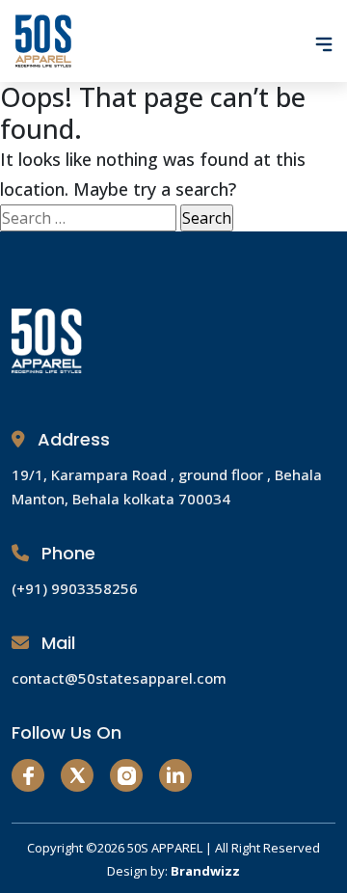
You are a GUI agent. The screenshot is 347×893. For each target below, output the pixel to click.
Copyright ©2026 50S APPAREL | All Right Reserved (173, 847)
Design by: (173, 870)
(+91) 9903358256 (75, 588)
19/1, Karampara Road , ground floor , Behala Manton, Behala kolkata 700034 (167, 486)
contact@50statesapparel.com (119, 678)
